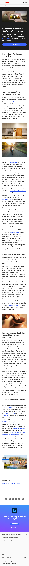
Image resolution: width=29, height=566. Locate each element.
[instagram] (5, 557)
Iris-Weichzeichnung (8, 422)
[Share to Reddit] (19, 499)
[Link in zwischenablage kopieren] (23, 499)
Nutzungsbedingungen (20, 561)
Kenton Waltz (6, 483)
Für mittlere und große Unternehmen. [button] (10, 537)
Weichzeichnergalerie (8, 407)
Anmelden (25, 2)
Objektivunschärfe (10, 413)
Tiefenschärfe (6, 415)
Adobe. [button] (3, 547)
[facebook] (3, 557)
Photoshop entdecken (14, 44)
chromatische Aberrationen (18, 191)
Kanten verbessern (13, 305)
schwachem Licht (9, 102)
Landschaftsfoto (6, 199)
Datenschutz (13, 561)
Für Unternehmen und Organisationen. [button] (10, 540)
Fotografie (3, 6)
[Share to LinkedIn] (13, 499)
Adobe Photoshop (6, 38)
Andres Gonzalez (15, 483)
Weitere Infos (14, 527)
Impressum (18, 559)
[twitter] (8, 557)
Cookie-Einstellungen (6, 563)
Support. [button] (4, 544)
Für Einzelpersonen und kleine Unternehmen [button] (11, 534)
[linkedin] (10, 557)
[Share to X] (10, 499)
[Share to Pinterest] (16, 499)
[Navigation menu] (2, 2)
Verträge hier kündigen (6, 561)
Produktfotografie (12, 162)
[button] (20, 2)
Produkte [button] (4, 550)
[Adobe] (7, 2)
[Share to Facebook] (6, 499)
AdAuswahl (14, 563)
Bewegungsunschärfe (19, 428)
